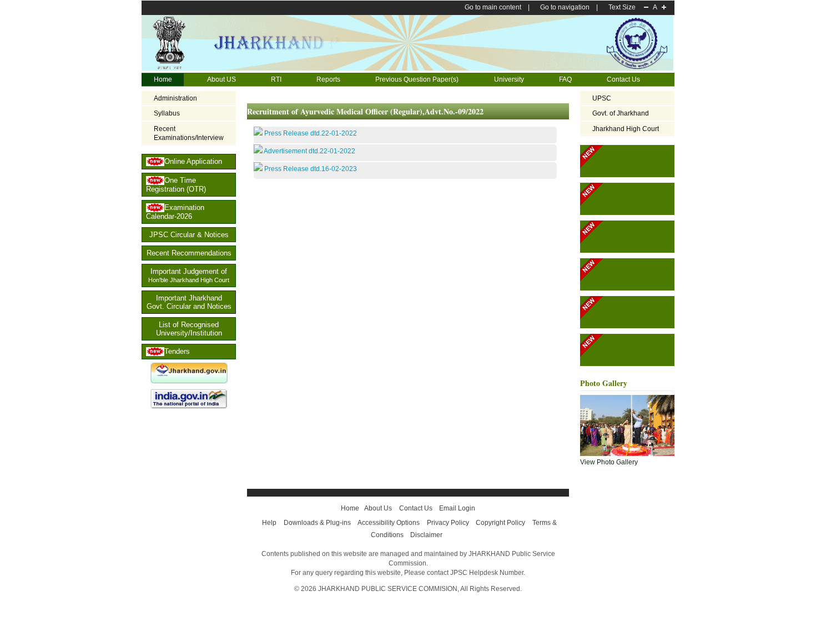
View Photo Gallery (609, 462)
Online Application (193, 161)
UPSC (601, 98)
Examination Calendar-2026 (175, 212)
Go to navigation (565, 7)
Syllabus (167, 113)
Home (163, 79)
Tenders (177, 351)
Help (269, 523)
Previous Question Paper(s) (417, 79)
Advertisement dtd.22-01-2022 (309, 151)
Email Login (457, 508)
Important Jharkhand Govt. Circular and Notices (189, 302)
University (503, 80)
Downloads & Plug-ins (317, 523)
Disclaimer (426, 535)
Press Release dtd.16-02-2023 (310, 169)
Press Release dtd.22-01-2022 (310, 133)
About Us (378, 508)
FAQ (559, 80)
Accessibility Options (388, 523)
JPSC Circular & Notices (189, 235)
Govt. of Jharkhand (620, 113)
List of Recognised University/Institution (189, 328)
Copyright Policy (500, 523)
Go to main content (493, 7)
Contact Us (623, 79)
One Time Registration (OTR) (176, 184)
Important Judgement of (188, 275)
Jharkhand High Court (625, 129)
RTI (270, 80)
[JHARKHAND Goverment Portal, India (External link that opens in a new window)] (189, 381)
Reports (328, 79)
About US (215, 80)
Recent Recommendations (189, 253)
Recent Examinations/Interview (189, 133)
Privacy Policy (448, 523)
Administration (169, 98)
